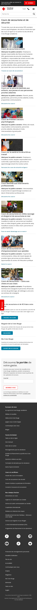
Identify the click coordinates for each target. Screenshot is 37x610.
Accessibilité (8, 563)
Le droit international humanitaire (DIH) (16, 524)
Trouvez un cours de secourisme (11, 71)
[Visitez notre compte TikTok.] (18, 544)
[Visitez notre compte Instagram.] (18, 536)
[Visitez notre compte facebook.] (7, 536)
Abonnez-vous (11, 387)
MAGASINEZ (7, 333)
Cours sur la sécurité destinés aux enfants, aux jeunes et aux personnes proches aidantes (17, 90)
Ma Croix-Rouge (9, 578)
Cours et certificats (11, 472)
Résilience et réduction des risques (15, 511)
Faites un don (9, 586)
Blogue (7, 429)
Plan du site (8, 559)
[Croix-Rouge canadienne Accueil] (7, 9)
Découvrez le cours (7, 297)
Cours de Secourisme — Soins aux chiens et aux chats (15, 282)
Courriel (5, 378)
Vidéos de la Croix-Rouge (12, 418)
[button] (33, 9)
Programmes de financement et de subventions (18, 528)
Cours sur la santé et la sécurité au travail (15, 153)
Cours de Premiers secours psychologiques (12, 120)
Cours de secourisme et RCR (13, 49)
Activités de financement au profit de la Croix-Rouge (18, 454)
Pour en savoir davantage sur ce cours (13, 231)
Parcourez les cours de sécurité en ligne (13, 167)
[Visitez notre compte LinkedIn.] (30, 536)
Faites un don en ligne (11, 438)
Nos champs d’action (12, 492)
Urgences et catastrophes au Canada (15, 499)
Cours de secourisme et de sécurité (15, 479)
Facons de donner (11, 435)
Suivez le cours (6, 264)
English (24, 9)
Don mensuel (9, 442)
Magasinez (8, 575)
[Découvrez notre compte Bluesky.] (30, 544)
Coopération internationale (12, 507)
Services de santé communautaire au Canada (18, 503)
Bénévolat (8, 582)
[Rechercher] (34, 14)
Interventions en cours (11, 496)
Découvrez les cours (7, 103)
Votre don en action (10, 446)
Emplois (7, 571)
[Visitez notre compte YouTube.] (7, 544)
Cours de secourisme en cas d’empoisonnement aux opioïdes (15, 249)
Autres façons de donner (12, 467)
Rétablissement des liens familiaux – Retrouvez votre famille (18, 516)
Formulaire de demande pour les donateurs (17, 463)
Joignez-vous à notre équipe (13, 422)
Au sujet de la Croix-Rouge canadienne (16, 410)
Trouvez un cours (9, 317)
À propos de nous (11, 407)
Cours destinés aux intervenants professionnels (15, 184)
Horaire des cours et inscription (14, 475)
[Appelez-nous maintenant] (28, 9)
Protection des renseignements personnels (17, 551)
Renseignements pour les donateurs (15, 449)
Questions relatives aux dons (13, 459)
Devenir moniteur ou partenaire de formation (18, 483)
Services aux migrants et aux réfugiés (15, 521)
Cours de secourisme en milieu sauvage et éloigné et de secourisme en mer (17, 215)
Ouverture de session (10, 348)
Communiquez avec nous (12, 426)
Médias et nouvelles (10, 414)
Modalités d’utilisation (11, 555)
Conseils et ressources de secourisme (15, 487)
